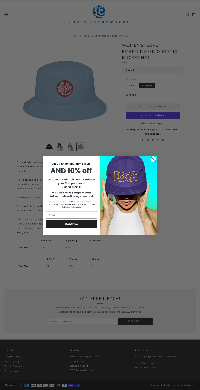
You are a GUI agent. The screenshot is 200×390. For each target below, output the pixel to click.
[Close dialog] (153, 159)
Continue (71, 224)
